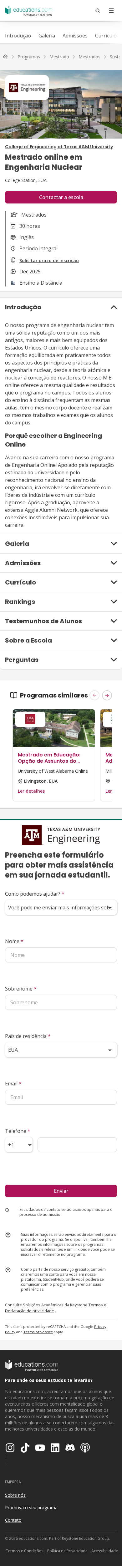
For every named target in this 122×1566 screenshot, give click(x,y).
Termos (96, 1305)
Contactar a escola (61, 197)
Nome (14, 941)
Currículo (106, 35)
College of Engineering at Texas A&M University (59, 147)
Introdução (18, 35)
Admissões (75, 35)
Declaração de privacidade (29, 1311)
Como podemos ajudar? (34, 893)
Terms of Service (38, 1331)
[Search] (97, 10)
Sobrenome (21, 988)
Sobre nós (15, 1495)
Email (13, 1083)
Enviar (61, 1190)
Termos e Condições (24, 1551)
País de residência (28, 1036)
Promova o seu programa (31, 1507)
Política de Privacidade (67, 1551)
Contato (13, 1520)
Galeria (46, 35)
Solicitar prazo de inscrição (49, 260)
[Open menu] (111, 10)
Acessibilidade (104, 1551)
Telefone (17, 1131)
